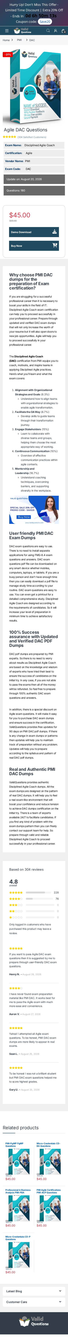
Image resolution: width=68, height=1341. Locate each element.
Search (48, 31)
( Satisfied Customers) (31, 137)
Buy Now (16, 245)
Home (6, 39)
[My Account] (56, 30)
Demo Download (21, 232)
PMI (19, 39)
